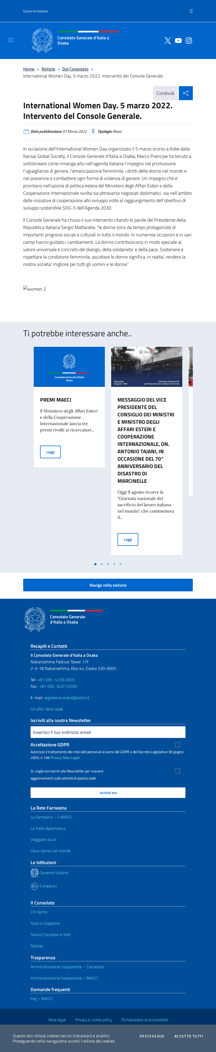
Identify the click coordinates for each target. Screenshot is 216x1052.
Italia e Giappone (45, 923)
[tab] (95, 564)
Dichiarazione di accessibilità (144, 1020)
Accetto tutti (188, 1036)
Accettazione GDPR (50, 744)
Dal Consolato (75, 69)
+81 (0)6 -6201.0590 (58, 686)
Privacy (56, 757)
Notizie (48, 69)
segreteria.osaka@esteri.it (67, 697)
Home (29, 69)
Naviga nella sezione (108, 585)
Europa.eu (47, 886)
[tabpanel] (69, 453)
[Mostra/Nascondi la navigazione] (10, 40)
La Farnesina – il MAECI (51, 817)
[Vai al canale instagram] (187, 40)
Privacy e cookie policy (93, 1020)
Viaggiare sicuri (43, 839)
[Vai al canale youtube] (177, 40)
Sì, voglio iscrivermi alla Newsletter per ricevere (67, 771)
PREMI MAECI (55, 400)
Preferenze (152, 1036)
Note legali (57, 1020)
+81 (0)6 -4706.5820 (56, 679)
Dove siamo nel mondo (51, 851)
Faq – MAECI (42, 998)
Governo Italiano (35, 11)
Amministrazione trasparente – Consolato (67, 966)
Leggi (53, 452)
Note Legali (71, 757)
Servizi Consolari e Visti (51, 934)
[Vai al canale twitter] (166, 40)
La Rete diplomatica (48, 828)
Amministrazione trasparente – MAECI (64, 978)
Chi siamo (39, 912)
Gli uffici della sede (47, 709)
